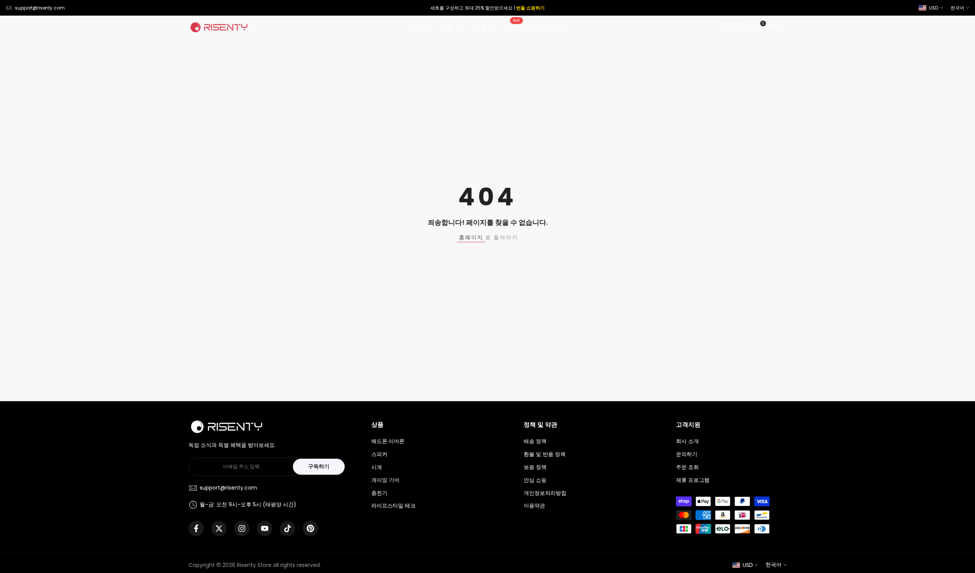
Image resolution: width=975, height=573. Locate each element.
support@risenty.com (40, 8)
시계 (376, 467)
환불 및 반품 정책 (545, 454)
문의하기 (686, 454)
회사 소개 (687, 441)
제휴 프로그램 (693, 480)
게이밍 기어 (385, 480)
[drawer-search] (728, 27)
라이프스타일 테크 (393, 505)
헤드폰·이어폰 (387, 441)
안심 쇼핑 (535, 480)
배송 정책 (535, 441)
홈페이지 (471, 237)
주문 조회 (687, 467)
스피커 (379, 454)
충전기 (379, 493)
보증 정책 (535, 467)
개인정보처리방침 (545, 493)
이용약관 (534, 505)
